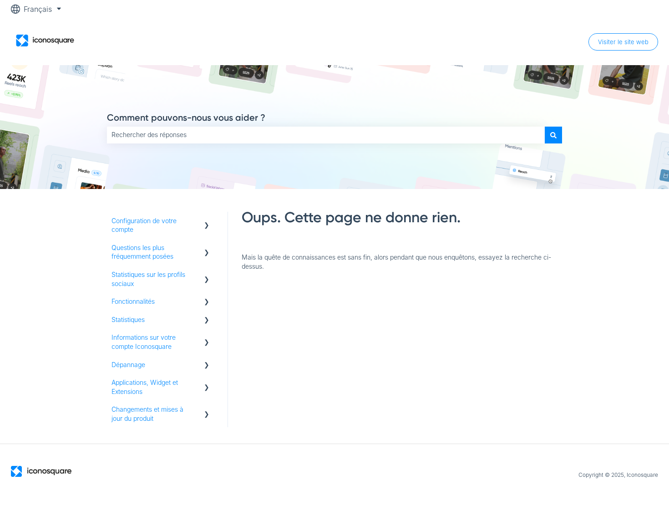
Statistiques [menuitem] (128, 319)
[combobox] (326, 135)
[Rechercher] (553, 135)
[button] (206, 222)
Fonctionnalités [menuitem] (133, 301)
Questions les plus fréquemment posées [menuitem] (142, 252)
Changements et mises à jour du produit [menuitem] (147, 413)
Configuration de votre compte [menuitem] (144, 225)
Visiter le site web (623, 42)
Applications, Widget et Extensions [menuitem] (145, 386)
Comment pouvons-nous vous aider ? (186, 117)
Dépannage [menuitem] (128, 364)
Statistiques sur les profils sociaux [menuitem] (148, 279)
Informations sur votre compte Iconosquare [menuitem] (144, 341)
